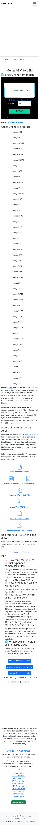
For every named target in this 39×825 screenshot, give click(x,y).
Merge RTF (17, 165)
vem (11, 387)
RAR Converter (18, 796)
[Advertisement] (19, 36)
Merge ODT (17, 171)
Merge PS (16, 221)
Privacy (29, 816)
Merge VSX (17, 350)
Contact (15, 816)
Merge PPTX (18, 232)
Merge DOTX (18, 154)
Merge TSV (17, 383)
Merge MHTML (19, 193)
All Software (26, 682)
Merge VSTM (18, 339)
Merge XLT (17, 283)
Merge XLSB (17, 272)
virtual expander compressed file (15, 395)
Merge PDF (17, 199)
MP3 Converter (18, 783)
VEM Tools (23, 59)
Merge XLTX (17, 288)
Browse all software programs (19, 667)
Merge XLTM (18, 294)
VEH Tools (14, 552)
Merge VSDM (18, 316)
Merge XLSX (17, 266)
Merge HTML (18, 182)
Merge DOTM (18, 160)
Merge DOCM (18, 143)
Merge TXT (17, 367)
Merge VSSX (17, 322)
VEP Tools (25, 552)
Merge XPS (17, 204)
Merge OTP (17, 255)
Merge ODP (17, 249)
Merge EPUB (18, 216)
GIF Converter (18, 791)
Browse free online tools (20, 673)
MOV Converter (18, 788)
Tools (14, 59)
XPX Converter (18, 794)
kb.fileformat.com (16, 122)
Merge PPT (17, 227)
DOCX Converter (18, 776)
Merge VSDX (18, 311)
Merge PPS (17, 238)
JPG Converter (18, 778)
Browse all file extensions (19, 660)
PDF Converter (18, 773)
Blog (24, 818)
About (8, 816)
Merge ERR (17, 372)
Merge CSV (17, 378)
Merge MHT (17, 188)
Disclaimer (17, 818)
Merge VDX (17, 344)
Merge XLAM (18, 300)
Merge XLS (17, 260)
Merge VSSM (18, 327)
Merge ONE (17, 361)
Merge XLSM (18, 277)
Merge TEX (17, 210)
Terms (22, 816)
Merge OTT (17, 177)
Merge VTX (17, 355)
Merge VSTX (17, 333)
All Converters (18, 802)
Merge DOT (17, 149)
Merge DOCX (18, 137)
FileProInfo (7, 3)
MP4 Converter (18, 781)
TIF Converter (18, 786)
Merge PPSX (18, 244)
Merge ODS (17, 305)
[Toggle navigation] (35, 3)
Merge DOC (17, 132)
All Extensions (14, 682)
